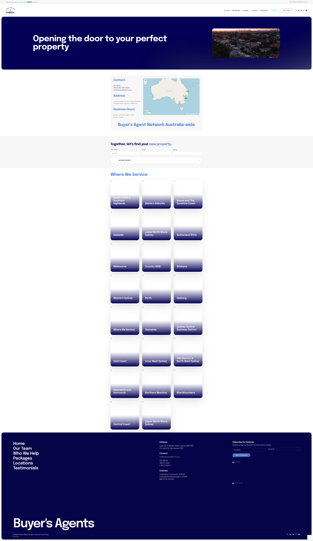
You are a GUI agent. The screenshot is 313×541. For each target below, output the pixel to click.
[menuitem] (298, 2)
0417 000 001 (116, 85)
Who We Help (236, 10)
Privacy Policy (44, 534)
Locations (23, 463)
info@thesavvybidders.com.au (299, 2)
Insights (274, 10)
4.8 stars (35, 2)
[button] (22, 2)
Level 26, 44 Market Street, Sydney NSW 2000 (176, 446)
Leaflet (188, 114)
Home (19, 444)
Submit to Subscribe (241, 455)
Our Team (227, 10)
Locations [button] (254, 10)
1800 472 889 (117, 88)
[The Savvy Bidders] (10, 10)
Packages (246, 10)
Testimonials (264, 10)
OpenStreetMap (195, 114)
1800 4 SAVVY (125, 88)
